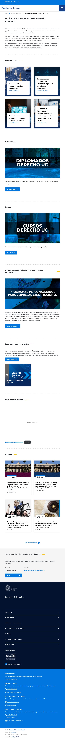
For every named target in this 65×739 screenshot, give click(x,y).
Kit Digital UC (15, 736)
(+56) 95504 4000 (12, 679)
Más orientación (11, 705)
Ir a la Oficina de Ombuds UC (15, 720)
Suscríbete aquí (11, 359)
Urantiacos (13, 732)
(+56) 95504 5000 (12, 689)
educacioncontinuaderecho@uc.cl (35, 570)
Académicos (9, 617)
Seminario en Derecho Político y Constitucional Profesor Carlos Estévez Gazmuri (18, 484)
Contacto (13, 575)
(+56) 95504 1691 (12, 715)
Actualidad (9, 644)
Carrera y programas (16, 13)
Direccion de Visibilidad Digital (16, 730)
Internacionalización (13, 639)
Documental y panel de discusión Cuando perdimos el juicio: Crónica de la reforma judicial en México (18, 523)
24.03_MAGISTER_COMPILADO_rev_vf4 (14, 442)
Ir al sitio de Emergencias (14, 692)
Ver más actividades (32, 542)
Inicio (6, 13)
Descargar (27, 442)
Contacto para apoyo (13, 702)
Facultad (8, 612)
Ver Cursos (11, 252)
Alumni (7, 634)
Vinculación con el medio (14, 628)
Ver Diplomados (12, 189)
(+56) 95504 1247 (12, 717)
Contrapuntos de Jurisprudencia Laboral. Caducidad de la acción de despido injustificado (46, 523)
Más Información (12, 326)
